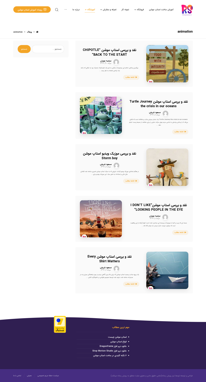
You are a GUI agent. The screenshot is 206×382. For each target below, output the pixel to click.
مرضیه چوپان (105, 61)
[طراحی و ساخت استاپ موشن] (187, 10)
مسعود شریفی (155, 112)
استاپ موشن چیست (117, 337)
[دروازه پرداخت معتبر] (60, 324)
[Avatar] (116, 62)
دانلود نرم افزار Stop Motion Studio (109, 351)
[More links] (65, 10)
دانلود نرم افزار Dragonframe (113, 346)
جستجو (24, 49)
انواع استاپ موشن (118, 341)
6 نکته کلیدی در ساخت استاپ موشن (110, 355)
